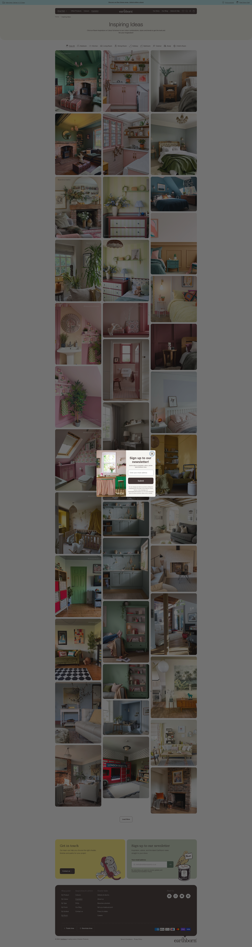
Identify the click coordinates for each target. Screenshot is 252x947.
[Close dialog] (152, 453)
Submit (141, 481)
